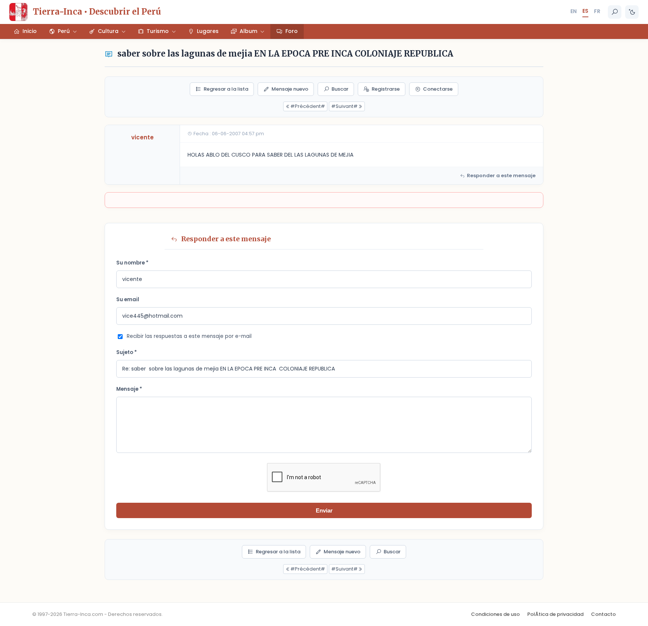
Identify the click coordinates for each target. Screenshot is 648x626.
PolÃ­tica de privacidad (555, 614)
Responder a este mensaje (501, 175)
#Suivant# (344, 106)
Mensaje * (129, 389)
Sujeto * (126, 352)
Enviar (324, 510)
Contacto (603, 614)
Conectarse (438, 89)
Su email (127, 299)
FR (597, 11)
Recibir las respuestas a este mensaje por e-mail (189, 336)
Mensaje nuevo (290, 89)
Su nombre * (132, 262)
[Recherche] (614, 12)
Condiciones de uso (495, 614)
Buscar (340, 89)
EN (573, 11)
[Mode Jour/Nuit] (632, 12)
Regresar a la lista (226, 89)
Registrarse (386, 89)
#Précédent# (307, 106)
